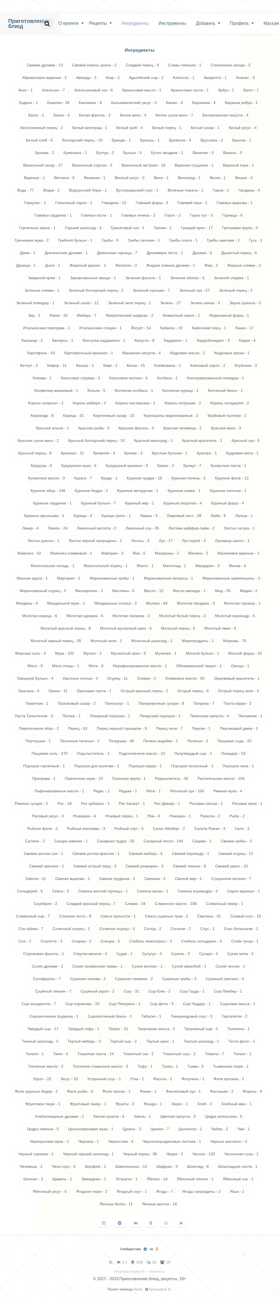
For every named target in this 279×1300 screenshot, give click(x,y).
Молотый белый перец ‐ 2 (182, 616)
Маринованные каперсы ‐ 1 (168, 578)
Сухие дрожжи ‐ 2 (47, 966)
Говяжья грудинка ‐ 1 (53, 215)
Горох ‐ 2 (173, 215)
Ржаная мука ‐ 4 (227, 791)
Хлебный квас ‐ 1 (236, 1104)
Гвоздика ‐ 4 (249, 190)
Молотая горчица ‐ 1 (242, 603)
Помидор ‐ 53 (233, 753)
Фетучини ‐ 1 (192, 1079)
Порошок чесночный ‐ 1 (192, 766)
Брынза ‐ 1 (241, 140)
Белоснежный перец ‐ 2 (41, 127)
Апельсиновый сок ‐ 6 (93, 90)
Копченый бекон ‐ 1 (225, 390)
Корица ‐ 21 (73, 415)
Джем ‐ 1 (27, 253)
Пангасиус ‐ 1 (117, 703)
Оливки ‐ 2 (146, 678)
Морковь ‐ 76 (234, 641)
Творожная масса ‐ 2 (156, 1029)
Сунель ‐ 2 (180, 953)
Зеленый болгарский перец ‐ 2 (96, 290)
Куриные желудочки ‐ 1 (137, 490)
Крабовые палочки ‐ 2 (227, 415)
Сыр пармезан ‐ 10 (82, 1004)
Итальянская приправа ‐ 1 (46, 328)
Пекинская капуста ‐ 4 (209, 716)
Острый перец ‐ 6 (193, 691)
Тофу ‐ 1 (145, 1066)
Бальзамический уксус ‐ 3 (134, 102)
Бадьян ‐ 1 (28, 102)
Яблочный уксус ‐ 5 (50, 1191)
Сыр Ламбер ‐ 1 (228, 991)
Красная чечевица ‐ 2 (182, 428)
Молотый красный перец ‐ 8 (66, 628)
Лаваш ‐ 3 (148, 515)
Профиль (239, 23)
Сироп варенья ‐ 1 (243, 891)
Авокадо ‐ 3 (86, 77)
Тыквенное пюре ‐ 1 (231, 1066)
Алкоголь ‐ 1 (184, 77)
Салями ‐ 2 (35, 841)
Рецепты (98, 23)
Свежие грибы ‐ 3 (236, 841)
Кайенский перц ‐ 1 (209, 328)
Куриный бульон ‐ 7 (98, 503)
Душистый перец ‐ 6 (239, 253)
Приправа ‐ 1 (44, 778)
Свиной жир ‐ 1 (188, 878)
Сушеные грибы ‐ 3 (179, 978)
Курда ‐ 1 (109, 478)
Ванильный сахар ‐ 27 (43, 165)
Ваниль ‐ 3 (232, 152)
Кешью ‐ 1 (85, 365)
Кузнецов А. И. (160, 1289)
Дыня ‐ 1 (52, 265)
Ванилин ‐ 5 (203, 152)
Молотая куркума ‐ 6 (84, 616)
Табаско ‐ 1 (151, 1016)
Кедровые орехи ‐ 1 (232, 353)
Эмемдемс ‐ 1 (93, 1179)
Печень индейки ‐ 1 (160, 741)
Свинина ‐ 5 (155, 878)
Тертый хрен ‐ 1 (160, 1041)
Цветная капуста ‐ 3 (178, 1116)
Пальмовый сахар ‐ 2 (77, 703)
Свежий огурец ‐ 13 (236, 853)
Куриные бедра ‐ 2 (91, 490)
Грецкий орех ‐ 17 (197, 228)
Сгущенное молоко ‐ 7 (231, 878)
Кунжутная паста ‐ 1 (228, 465)
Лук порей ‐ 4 (194, 540)
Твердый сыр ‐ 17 (43, 1029)
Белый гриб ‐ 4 (129, 127)
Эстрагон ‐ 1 (127, 1179)
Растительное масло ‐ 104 (221, 778)
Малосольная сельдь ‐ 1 (52, 565)
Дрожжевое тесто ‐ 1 (165, 253)
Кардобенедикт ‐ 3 (213, 340)
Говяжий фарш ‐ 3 (152, 203)
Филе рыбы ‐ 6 (80, 1091)
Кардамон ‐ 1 (175, 340)
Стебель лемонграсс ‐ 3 (150, 941)
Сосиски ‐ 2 (181, 928)
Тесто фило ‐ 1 (241, 1041)
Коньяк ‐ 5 (96, 390)
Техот (138, 1289)
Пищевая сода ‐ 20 (234, 741)
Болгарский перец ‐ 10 (82, 140)
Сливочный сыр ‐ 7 (33, 916)
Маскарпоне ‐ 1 (89, 591)
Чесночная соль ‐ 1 (241, 1154)
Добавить (205, 23)
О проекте (68, 23)
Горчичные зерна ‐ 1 (37, 228)
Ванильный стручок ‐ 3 (92, 165)
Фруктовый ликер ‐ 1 (88, 1104)
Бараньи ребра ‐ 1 (241, 102)
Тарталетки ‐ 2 (234, 1016)
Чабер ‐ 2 (219, 1129)
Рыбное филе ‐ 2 (42, 828)
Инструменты (172, 23)
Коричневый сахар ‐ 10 (113, 415)
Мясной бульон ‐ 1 (202, 653)
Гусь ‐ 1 (255, 240)
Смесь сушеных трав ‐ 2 (166, 916)
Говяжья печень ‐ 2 (138, 215)
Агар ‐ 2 (113, 77)
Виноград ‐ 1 (189, 177)
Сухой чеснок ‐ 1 (230, 966)
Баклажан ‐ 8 (90, 102)
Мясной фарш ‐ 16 (245, 653)
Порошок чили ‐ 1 (238, 766)
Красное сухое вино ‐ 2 (38, 440)
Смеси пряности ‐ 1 (118, 916)
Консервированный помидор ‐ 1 (215, 378)
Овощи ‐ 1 (240, 666)
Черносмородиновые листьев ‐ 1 (171, 1141)
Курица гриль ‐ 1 (116, 515)
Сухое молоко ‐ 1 (147, 966)
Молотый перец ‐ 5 (178, 628)
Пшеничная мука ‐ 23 (84, 778)
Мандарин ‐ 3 (207, 565)
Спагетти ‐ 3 (51, 941)
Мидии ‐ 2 (248, 591)
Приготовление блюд (28, 23)
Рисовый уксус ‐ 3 (48, 816)
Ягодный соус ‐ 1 (132, 1191)
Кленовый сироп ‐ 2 (207, 365)
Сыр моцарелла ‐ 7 (39, 1004)
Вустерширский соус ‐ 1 (137, 190)
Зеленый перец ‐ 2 (236, 290)
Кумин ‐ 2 (165, 465)
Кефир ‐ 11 (57, 365)
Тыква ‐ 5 (195, 1066)
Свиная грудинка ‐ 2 (117, 878)
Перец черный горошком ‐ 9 (122, 728)
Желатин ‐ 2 (126, 265)
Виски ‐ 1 (218, 177)
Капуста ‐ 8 (144, 340)
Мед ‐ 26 (223, 591)
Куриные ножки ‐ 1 (184, 490)
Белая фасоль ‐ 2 (95, 115)
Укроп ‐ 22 (42, 1079)
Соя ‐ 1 (25, 941)
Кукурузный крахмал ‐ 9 (127, 465)
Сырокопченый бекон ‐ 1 (110, 1016)
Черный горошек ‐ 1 (36, 1154)
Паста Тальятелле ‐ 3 (34, 716)
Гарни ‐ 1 (221, 190)
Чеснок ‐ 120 (203, 1154)
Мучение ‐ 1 (166, 653)
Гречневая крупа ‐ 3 (240, 228)
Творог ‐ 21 (118, 1029)
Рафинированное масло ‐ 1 (59, 791)
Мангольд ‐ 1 (174, 565)
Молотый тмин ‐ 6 (220, 628)
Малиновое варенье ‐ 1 (238, 553)
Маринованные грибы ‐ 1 (112, 578)
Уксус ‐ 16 (69, 1079)
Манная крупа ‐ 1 (32, 578)
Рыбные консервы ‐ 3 (86, 828)
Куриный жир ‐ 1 (139, 503)
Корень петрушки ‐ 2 (183, 403)
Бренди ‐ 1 (121, 140)
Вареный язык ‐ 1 (238, 165)
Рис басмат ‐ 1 (132, 803)
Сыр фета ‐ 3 (162, 1004)
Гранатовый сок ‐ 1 (127, 228)
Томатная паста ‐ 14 (95, 1054)
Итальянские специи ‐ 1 (100, 328)
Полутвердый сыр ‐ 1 (193, 753)
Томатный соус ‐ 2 (179, 1054)
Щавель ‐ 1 (62, 1179)
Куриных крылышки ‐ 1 (44, 515)
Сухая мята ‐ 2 (240, 953)
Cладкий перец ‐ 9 (142, 65)
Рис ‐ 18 (64, 803)
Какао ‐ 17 (244, 328)
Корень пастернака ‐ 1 (135, 403)
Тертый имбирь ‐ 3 (84, 1041)
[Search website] (47, 23)
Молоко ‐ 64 (157, 603)
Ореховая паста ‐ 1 (94, 691)
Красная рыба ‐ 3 (93, 428)
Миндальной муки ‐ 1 (66, 603)
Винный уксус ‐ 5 (130, 177)
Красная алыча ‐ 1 (52, 428)
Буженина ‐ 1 (75, 152)
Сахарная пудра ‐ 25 (115, 841)
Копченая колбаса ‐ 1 (134, 390)
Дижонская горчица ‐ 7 (117, 253)
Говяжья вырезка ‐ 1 (235, 203)
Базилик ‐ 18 (58, 102)
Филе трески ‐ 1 (116, 1091)
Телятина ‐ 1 (238, 1029)
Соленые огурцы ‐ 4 (117, 928)
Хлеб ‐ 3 (204, 1104)
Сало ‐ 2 (242, 828)
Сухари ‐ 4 (208, 953)
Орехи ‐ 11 (58, 691)
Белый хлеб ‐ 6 (39, 140)
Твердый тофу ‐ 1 (83, 1029)
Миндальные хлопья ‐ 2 (115, 603)
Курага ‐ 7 (83, 478)
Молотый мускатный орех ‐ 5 (126, 628)
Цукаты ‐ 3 (132, 1129)
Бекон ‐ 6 (61, 115)
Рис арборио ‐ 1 (95, 803)
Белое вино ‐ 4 (133, 115)
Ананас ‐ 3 (245, 77)
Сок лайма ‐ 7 (31, 928)
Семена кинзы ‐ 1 (152, 891)
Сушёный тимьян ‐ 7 (53, 991)
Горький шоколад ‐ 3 (83, 228)
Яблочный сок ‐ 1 (238, 1179)
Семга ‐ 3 (60, 891)
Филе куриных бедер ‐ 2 (36, 1091)
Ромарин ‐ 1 (180, 816)
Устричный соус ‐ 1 (104, 1079)
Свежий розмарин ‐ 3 (144, 866)
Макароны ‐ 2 (167, 553)
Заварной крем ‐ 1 (44, 278)
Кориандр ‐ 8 (42, 415)
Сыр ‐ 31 (131, 991)
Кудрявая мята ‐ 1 (242, 453)
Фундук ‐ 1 (153, 1104)
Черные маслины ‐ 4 (228, 1141)
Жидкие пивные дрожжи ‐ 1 (170, 265)
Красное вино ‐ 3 (226, 428)
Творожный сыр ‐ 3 (201, 1029)
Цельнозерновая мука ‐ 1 (90, 1129)
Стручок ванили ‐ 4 (90, 953)
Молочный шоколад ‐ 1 (151, 641)
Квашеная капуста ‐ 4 (141, 353)
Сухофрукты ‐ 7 (47, 978)
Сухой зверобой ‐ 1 (189, 966)
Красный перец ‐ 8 (34, 453)
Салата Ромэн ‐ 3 (209, 828)
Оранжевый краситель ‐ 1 (237, 678)
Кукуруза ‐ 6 (41, 465)
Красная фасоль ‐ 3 (136, 428)
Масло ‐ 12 (153, 591)
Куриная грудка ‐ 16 (144, 478)
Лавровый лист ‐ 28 (184, 515)
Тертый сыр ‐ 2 (123, 1041)
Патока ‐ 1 (71, 716)
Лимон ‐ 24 (58, 528)
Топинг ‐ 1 (242, 1054)
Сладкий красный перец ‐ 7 (91, 903)
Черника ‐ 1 (88, 1141)
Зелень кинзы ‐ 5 (205, 303)
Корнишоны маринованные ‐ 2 (171, 415)
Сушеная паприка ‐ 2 (134, 978)
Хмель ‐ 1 (142, 1116)
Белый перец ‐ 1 (166, 127)
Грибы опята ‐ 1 (183, 240)
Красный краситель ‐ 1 (202, 440)
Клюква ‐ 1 (42, 378)
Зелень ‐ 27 (170, 303)
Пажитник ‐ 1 (37, 703)
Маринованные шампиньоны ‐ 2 (231, 578)
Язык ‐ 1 (237, 1191)
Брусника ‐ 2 (212, 140)
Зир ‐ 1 (34, 315)
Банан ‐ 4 (174, 102)
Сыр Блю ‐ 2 (159, 991)
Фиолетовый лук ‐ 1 (183, 1091)
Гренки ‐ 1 (163, 228)
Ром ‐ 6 (153, 816)
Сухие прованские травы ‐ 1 (97, 966)
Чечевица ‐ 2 (31, 1166)
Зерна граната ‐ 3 (245, 303)
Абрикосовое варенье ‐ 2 (44, 77)
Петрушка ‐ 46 (121, 741)
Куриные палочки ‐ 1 (228, 490)
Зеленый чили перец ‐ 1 (129, 303)
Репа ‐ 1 (153, 791)
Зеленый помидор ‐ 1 (35, 303)
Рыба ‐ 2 (237, 816)
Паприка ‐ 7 (203, 703)
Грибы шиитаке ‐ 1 (223, 240)
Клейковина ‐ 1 (167, 365)
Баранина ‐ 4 (204, 102)
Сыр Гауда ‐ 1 (192, 991)
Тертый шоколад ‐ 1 (201, 1041)
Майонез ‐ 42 (29, 553)
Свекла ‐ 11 (36, 878)
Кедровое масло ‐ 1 (187, 353)
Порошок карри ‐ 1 (145, 766)
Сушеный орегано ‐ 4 (225, 978)
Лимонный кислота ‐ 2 (96, 528)
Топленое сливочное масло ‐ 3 (100, 1066)
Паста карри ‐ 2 (237, 703)
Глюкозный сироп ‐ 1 (73, 203)
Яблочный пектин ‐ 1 (195, 1179)
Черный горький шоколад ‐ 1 (88, 1154)
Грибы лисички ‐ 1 (144, 240)
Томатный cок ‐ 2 (138, 1054)
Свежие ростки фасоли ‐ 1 (96, 853)
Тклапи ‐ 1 (35, 1054)
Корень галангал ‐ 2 (45, 403)
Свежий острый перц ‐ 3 (94, 866)
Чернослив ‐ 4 (120, 1141)
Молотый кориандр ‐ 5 (235, 616)
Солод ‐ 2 (152, 928)
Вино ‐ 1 (161, 177)
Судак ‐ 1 (124, 953)
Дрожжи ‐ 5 (202, 253)
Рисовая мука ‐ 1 (247, 803)
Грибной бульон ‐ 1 (75, 240)
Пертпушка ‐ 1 (38, 741)
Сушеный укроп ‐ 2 (97, 991)
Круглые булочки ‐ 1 (169, 453)
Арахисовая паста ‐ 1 (190, 90)
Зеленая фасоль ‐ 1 (143, 278)
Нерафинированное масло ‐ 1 (140, 666)
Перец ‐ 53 (77, 728)
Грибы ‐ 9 (110, 240)
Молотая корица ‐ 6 (39, 616)
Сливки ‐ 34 (135, 903)
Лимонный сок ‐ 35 (142, 528)
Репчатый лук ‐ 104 (187, 791)
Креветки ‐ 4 (104, 453)
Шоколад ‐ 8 (198, 1166)
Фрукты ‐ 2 (125, 1104)
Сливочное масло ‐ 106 (176, 903)
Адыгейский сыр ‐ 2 (146, 77)
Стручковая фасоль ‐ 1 (43, 953)
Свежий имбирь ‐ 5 (146, 853)
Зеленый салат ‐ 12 (81, 303)
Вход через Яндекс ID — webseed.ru (139, 1271)
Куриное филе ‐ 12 (232, 478)
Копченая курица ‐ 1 (180, 390)
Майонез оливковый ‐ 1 (71, 553)
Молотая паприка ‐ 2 (131, 616)
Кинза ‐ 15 (136, 365)
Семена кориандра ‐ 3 (198, 891)
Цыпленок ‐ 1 (190, 1129)
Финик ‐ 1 (148, 1091)
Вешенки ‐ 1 (94, 177)
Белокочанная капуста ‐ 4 (225, 115)
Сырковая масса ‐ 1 (237, 1004)
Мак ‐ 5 (139, 553)
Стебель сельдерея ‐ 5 (201, 941)
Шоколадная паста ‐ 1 (237, 1166)
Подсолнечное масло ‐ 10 (142, 753)
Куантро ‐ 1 (207, 453)
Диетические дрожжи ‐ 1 (66, 253)
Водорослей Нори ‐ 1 (88, 190)
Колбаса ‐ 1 (167, 378)
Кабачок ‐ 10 (171, 328)
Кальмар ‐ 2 (32, 340)
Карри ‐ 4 (247, 340)
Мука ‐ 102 (64, 653)
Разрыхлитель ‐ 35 (171, 778)
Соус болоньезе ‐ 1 (241, 928)
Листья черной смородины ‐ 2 (95, 540)
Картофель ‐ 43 (41, 353)
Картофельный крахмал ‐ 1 (88, 353)
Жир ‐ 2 (211, 265)
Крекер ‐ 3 (133, 453)
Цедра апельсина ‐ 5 (223, 1116)
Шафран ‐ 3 (167, 1166)
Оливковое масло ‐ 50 (185, 678)
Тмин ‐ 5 (60, 1054)
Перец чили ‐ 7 (169, 728)
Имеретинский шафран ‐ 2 (129, 315)
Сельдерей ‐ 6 (30, 891)
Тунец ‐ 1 (170, 1066)
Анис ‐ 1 (25, 90)
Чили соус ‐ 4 (63, 1166)
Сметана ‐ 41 (209, 916)
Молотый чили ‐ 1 (106, 641)
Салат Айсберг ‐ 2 (169, 828)
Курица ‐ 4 (83, 515)
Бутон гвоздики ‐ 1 (167, 152)
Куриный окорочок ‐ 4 (182, 503)
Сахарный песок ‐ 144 (163, 841)
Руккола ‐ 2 (210, 816)
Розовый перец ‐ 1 (121, 816)
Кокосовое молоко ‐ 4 (128, 378)
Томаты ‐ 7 (214, 1054)
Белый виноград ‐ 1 (89, 127)
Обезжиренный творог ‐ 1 (199, 666)
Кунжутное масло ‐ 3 (46, 478)
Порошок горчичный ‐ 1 (44, 766)
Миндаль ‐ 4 (27, 603)
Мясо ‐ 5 (35, 666)
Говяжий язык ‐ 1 (192, 203)
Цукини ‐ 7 (159, 1129)
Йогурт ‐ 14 (141, 328)
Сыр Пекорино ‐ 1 (125, 1004)
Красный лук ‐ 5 (246, 440)
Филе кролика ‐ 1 (229, 1079)
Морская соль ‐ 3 (30, 653)
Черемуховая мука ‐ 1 (49, 1141)
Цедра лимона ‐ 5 (43, 1129)
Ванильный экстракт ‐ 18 (143, 165)
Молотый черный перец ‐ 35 (56, 641)
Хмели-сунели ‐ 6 (109, 1116)
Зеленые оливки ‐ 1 (42, 290)
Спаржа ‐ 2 (81, 941)
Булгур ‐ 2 (105, 152)
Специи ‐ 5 (110, 941)
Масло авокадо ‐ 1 (189, 591)
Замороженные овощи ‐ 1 (93, 278)
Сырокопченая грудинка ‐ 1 (53, 1016)
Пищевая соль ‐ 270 (50, 753)
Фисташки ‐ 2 (221, 1091)
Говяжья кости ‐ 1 (96, 215)
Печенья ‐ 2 (197, 741)
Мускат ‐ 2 (92, 653)
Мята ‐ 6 (96, 666)
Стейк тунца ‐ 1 (245, 941)
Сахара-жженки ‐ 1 (71, 841)
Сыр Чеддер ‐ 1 (197, 1004)
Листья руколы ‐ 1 (43, 540)
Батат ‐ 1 (36, 115)
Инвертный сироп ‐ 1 (181, 315)
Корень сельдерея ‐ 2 (229, 403)
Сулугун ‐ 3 (152, 953)
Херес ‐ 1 (179, 1104)
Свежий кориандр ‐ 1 (190, 853)
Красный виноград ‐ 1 (153, 440)
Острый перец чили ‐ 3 (238, 691)
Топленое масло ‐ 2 (45, 1066)
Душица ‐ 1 (26, 265)
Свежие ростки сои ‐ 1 (43, 853)
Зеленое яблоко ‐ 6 (187, 278)
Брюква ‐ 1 (44, 152)
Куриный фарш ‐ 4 (227, 503)
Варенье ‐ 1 (34, 177)
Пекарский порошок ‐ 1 (160, 716)
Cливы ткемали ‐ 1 (184, 65)
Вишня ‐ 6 (244, 177)
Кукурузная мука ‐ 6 (78, 465)
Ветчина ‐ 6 (64, 177)
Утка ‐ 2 (137, 1079)
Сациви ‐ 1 (201, 841)
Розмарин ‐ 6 (84, 816)
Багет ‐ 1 (251, 90)
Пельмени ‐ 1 (250, 716)
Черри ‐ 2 (174, 1154)
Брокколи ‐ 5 (180, 140)
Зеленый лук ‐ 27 (194, 290)
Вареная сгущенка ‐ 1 (194, 165)
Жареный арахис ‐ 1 (87, 265)
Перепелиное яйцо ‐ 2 (39, 728)
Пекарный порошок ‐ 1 (110, 716)
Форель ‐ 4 (252, 1091)
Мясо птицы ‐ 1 (65, 666)
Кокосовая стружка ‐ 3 (80, 378)
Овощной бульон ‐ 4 (35, 678)
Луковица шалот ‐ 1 (232, 540)
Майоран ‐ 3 (112, 553)
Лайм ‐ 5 (218, 515)
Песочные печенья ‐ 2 (79, 741)
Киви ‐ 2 (110, 365)
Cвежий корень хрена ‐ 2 (94, 65)
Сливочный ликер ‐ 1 (224, 903)
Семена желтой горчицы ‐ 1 (103, 891)
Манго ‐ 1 (145, 565)
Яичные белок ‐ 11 (116, 1204)
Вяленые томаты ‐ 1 (186, 190)
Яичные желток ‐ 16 (159, 1204)
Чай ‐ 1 (243, 1129)
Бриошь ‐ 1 (150, 140)
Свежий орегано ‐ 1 (46, 866)
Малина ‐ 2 (198, 553)
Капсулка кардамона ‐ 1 (104, 340)
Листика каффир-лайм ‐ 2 (191, 528)
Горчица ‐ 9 (232, 215)
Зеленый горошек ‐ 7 (151, 290)
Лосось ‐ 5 (140, 540)
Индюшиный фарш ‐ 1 (229, 315)
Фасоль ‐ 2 (162, 1079)
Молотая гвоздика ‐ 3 (196, 603)
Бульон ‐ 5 (132, 152)
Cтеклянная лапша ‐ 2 (230, 65)
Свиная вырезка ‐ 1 (72, 878)
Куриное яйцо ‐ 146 (48, 490)
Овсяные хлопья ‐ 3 (80, 678)
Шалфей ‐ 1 (95, 1166)
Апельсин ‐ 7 (53, 90)
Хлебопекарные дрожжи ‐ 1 (59, 1116)
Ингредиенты (135, 23)
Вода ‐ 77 (25, 190)
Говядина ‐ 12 (114, 203)
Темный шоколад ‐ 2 (40, 1041)
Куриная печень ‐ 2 (188, 478)
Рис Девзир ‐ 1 (167, 803)
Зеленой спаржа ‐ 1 (231, 278)
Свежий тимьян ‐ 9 (189, 866)
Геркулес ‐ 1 (35, 203)
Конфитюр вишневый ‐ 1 (56, 390)
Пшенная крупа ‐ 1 (129, 778)
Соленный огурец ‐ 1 (71, 928)
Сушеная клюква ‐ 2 (88, 978)
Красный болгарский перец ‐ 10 (96, 440)
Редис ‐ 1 (101, 791)
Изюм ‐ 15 (59, 315)
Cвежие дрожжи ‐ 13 (45, 65)
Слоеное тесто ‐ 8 (75, 916)
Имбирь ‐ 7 (86, 315)
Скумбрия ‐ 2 (45, 903)
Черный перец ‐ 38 (140, 1154)
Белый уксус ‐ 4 (243, 127)
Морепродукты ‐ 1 (198, 641)
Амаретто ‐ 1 (215, 77)
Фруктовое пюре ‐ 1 (42, 1104)
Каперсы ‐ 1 (62, 340)
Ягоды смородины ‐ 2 (201, 1191)
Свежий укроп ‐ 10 (231, 866)
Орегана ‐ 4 (28, 691)
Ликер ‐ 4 (30, 528)
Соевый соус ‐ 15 (245, 916)
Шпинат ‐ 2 (33, 1179)
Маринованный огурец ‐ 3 (43, 591)
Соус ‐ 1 (207, 928)
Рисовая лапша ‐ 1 (206, 803)
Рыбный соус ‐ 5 (129, 828)
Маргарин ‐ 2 (68, 578)
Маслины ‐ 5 (123, 591)
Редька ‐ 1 (128, 791)
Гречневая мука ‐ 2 (32, 240)
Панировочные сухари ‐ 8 (161, 703)
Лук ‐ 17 (166, 540)
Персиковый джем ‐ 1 (239, 728)
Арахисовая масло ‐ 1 (141, 90)
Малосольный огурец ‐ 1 (106, 565)
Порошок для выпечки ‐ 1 (96, 766)
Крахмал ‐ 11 (72, 453)
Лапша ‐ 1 (244, 515)
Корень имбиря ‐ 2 (89, 403)
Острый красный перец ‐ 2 (144, 691)
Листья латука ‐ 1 (239, 528)
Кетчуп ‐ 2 (29, 365)
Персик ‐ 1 (201, 728)
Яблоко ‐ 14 (157, 1179)
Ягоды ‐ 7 (164, 1191)
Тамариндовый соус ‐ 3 (191, 1016)
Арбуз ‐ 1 (226, 90)
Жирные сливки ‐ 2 (244, 265)
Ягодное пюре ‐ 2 (91, 1191)
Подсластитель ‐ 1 (93, 753)
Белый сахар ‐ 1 (205, 127)
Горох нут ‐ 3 (201, 215)
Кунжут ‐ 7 (192, 465)
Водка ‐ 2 (51, 190)
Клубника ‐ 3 (246, 365)
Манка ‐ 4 (237, 565)
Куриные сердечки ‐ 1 (52, 503)
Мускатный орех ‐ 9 (128, 653)
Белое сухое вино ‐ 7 (174, 115)
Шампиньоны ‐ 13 (131, 1166)
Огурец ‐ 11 (117, 678)
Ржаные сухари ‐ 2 (31, 803)
